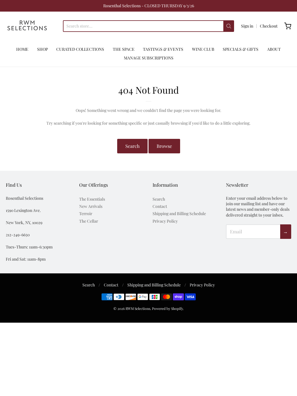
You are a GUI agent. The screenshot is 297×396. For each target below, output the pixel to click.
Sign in (247, 26)
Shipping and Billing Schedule (179, 213)
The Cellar (88, 221)
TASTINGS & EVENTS (163, 49)
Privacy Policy (165, 221)
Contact (160, 206)
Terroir (85, 213)
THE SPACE (124, 49)
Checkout (269, 26)
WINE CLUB (203, 49)
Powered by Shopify (167, 308)
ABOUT (274, 49)
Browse (164, 146)
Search (132, 146)
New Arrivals (90, 206)
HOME (22, 49)
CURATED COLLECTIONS (80, 49)
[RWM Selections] (27, 26)
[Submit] (228, 26)
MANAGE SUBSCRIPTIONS (148, 58)
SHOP (42, 49)
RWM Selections (138, 308)
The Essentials (92, 199)
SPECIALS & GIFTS (240, 49)
